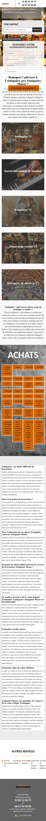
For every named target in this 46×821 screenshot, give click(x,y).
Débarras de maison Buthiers (33, 764)
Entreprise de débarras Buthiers (42, 764)
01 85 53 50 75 (29, 2)
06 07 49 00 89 (29, 5)
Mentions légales (23, 811)
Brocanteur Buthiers (24, 762)
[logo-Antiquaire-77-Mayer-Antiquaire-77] (5, 3)
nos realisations (12, 39)
